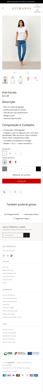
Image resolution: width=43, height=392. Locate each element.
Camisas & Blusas (8, 276)
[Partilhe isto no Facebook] (10, 192)
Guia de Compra (8, 329)
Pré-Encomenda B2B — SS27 (12, 317)
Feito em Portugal (8, 308)
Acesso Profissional (9, 342)
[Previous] (15, 72)
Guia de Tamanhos (9, 339)
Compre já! (21, 181)
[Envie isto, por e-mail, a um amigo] (21, 192)
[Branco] (4, 162)
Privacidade (6, 371)
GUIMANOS (10, 362)
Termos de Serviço (9, 295)
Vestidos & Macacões (10, 273)
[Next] (27, 72)
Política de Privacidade (10, 311)
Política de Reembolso (10, 301)
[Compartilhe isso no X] (4, 192)
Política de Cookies (9, 314)
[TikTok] (12, 256)
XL (21, 153)
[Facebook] (8, 256)
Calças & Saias (7, 279)
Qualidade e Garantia (10, 336)
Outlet (5, 283)
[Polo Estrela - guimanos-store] (21, 43)
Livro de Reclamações (10, 298)
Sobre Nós (6, 305)
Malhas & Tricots (8, 270)
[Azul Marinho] (15, 162)
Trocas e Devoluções (9, 333)
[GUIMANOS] (21, 8)
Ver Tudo (5, 267)
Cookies (14, 371)
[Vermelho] (10, 162)
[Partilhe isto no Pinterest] (15, 192)
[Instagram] (4, 256)
